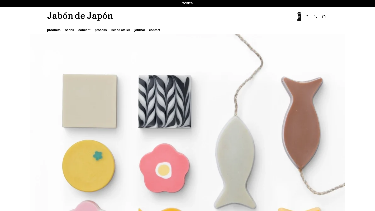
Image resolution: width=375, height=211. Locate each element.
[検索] (307, 16)
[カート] (324, 16)
